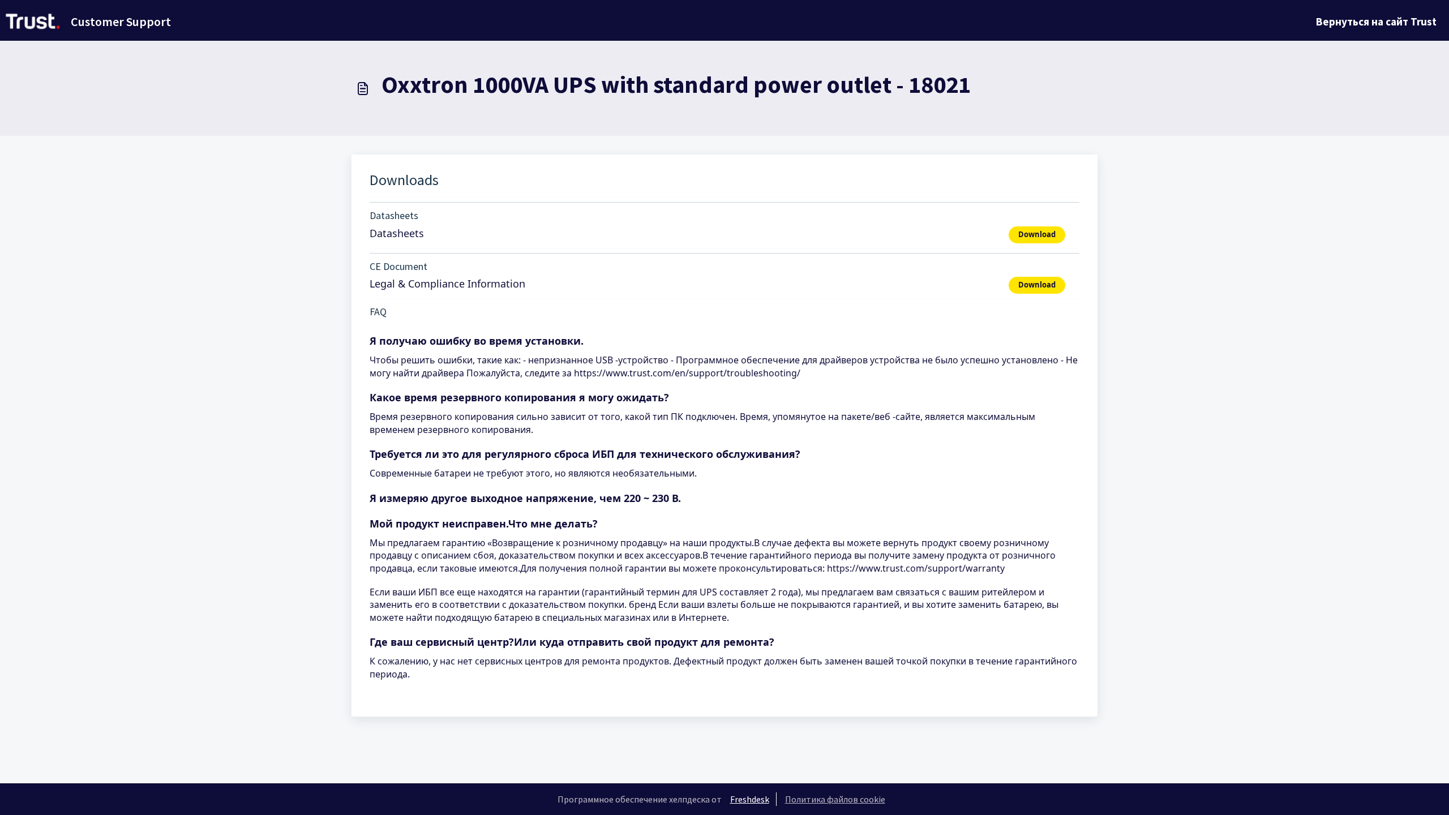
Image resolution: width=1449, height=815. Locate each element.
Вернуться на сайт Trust (1376, 21)
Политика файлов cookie (835, 799)
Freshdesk (749, 799)
